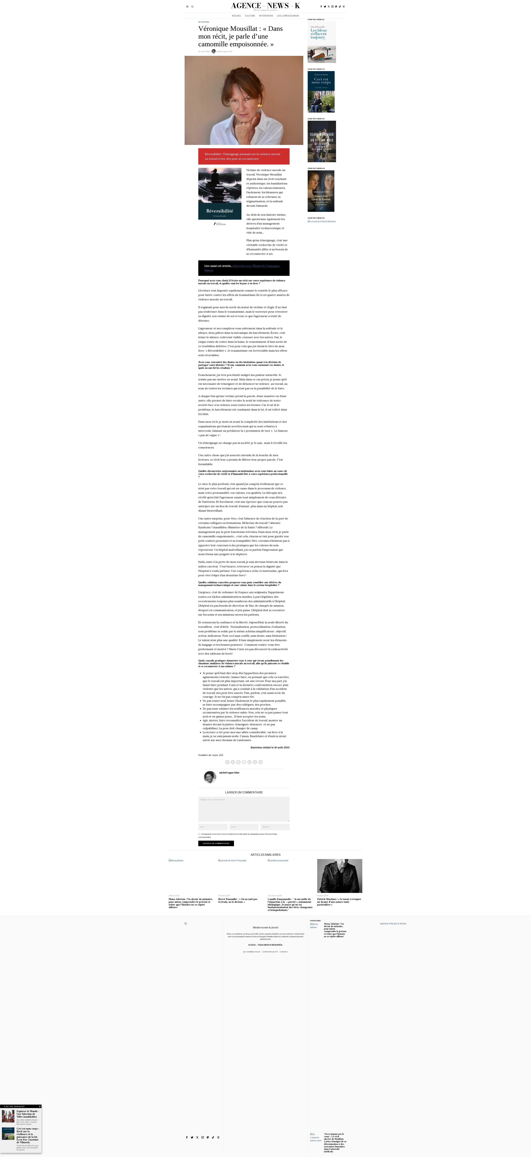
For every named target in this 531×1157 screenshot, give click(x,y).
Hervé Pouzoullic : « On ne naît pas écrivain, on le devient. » (237, 900)
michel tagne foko (224, 51)
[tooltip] (321, 6)
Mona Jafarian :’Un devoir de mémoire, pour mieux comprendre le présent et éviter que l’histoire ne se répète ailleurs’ (191, 903)
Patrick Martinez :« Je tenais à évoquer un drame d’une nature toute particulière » (339, 902)
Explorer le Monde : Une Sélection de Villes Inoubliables (28, 1114)
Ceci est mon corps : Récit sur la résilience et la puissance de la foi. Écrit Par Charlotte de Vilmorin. (28, 1135)
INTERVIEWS (203, 22)
